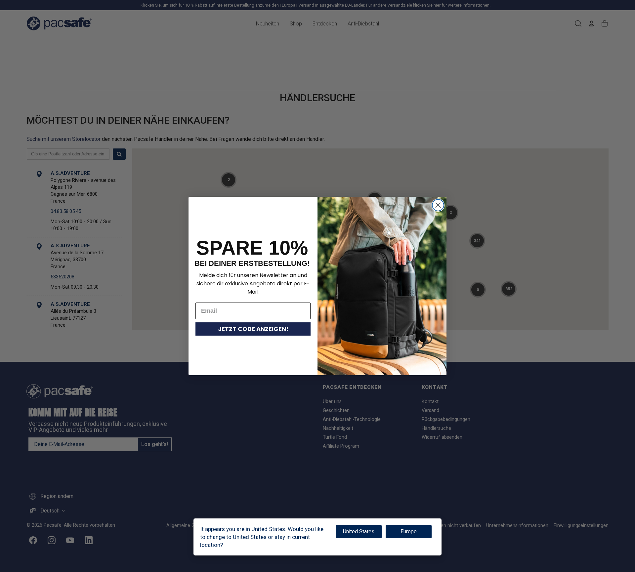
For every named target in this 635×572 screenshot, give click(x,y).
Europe (409, 531)
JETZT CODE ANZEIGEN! (253, 329)
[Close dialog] (438, 205)
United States (358, 531)
